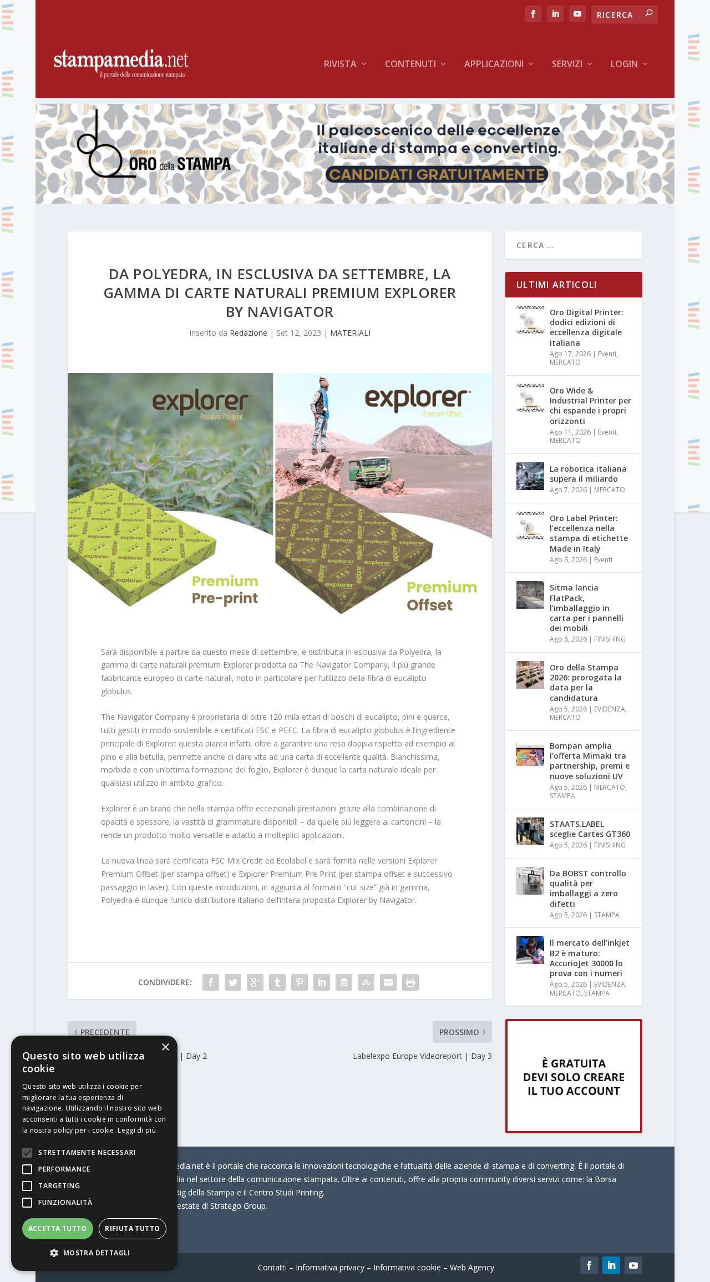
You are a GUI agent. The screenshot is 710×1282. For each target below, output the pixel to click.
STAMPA (562, 795)
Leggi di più (137, 1130)
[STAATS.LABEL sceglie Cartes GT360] (530, 831)
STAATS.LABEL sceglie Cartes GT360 (590, 829)
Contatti (272, 1267)
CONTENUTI (410, 64)
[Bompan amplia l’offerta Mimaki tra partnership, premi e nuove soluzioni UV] (530, 753)
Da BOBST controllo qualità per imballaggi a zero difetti (588, 888)
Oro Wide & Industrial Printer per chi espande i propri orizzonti (590, 405)
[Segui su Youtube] (633, 1265)
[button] (94, 1253)
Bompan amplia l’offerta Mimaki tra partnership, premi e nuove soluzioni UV (590, 760)
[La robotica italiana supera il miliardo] (530, 476)
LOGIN (624, 64)
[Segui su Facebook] (589, 1265)
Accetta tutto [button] (57, 1228)
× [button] (165, 1047)
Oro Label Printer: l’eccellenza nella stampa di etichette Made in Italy (589, 533)
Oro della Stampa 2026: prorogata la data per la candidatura (586, 682)
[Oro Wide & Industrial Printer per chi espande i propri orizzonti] (530, 398)
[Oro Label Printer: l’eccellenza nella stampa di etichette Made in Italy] (530, 525)
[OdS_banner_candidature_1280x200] (355, 200)
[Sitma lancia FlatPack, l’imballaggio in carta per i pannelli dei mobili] (530, 595)
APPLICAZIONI (494, 64)
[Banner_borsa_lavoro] (573, 1130)
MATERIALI (350, 332)
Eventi (607, 354)
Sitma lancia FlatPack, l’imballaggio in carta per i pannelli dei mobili (586, 607)
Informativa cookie (407, 1267)
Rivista (340, 64)
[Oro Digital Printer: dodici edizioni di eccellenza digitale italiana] (530, 320)
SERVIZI (567, 64)
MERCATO (565, 362)
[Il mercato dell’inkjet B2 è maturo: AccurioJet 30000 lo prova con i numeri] (530, 950)
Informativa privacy (330, 1267)
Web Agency (472, 1267)
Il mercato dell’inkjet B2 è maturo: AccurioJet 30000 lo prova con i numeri (590, 957)
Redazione (248, 332)
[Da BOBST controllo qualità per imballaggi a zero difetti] (530, 881)
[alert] (94, 1153)
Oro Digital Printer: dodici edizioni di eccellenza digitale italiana (586, 327)
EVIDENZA (609, 709)
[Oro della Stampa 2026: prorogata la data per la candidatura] (530, 675)
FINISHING (610, 639)
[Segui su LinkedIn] (611, 1265)
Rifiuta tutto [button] (132, 1228)
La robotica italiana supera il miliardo (588, 473)
